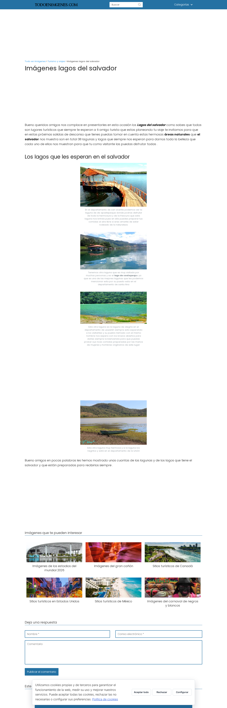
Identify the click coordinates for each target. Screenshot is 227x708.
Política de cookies (105, 699)
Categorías (181, 4)
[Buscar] (139, 4)
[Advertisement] (113, 34)
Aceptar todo (141, 692)
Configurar (182, 692)
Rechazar (162, 692)
